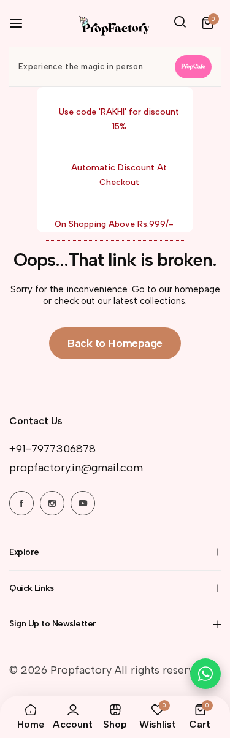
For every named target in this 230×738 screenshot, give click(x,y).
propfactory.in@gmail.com (76, 467)
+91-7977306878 (52, 448)
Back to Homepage (115, 343)
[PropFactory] (113, 23)
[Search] (180, 23)
